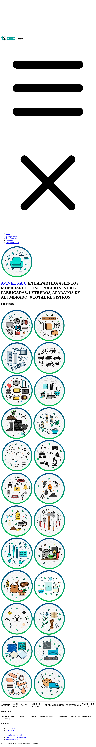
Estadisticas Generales (15, 735)
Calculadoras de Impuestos (16, 737)
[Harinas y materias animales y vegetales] (17, 601)
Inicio (8, 234)
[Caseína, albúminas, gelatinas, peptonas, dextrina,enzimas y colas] (50, 601)
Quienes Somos (12, 236)
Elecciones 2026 (12, 243)
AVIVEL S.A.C (14, 283)
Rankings (10, 240)
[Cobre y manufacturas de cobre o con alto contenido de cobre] (17, 699)
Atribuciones (11, 728)
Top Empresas (11, 238)
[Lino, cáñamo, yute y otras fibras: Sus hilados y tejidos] (50, 634)
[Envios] (50, 699)
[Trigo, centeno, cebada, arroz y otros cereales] (50, 438)
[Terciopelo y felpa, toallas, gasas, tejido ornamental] (17, 666)
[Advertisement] (48, 18)
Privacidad (10, 730)
